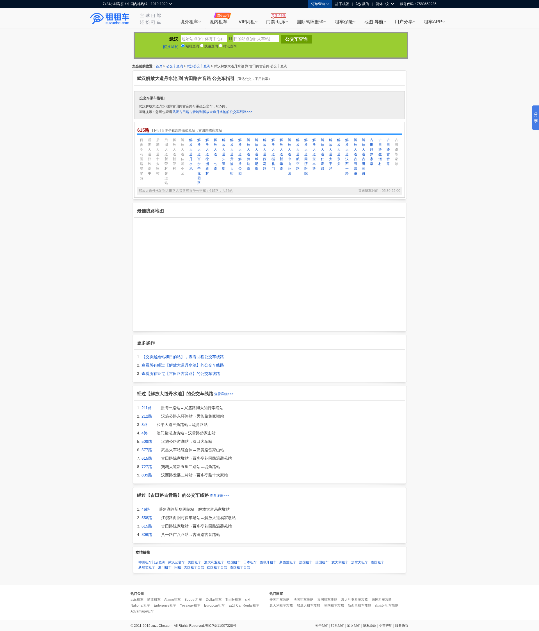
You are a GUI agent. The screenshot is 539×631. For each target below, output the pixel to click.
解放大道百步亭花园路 (199, 161)
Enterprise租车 (165, 605)
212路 (146, 416)
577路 (146, 450)
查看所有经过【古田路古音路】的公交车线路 (180, 373)
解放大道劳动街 (248, 154)
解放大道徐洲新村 (207, 156)
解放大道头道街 (223, 154)
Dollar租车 (214, 600)
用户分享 (404, 21)
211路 (146, 408)
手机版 (344, 4)
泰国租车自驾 (240, 567)
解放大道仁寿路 (322, 154)
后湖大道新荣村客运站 (166, 161)
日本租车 (250, 562)
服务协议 (401, 626)
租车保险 (344, 21)
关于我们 (321, 626)
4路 (144, 433)
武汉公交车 (176, 562)
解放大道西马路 (264, 154)
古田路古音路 (388, 152)
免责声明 (385, 626)
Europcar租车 (214, 605)
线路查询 (211, 46)
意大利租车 (340, 562)
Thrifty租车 (233, 600)
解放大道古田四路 (355, 156)
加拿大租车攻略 (308, 605)
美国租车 (194, 562)
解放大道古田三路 (363, 156)
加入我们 (353, 626)
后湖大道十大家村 (157, 156)
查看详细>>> (224, 394)
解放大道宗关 (339, 152)
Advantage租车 (142, 611)
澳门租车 (165, 567)
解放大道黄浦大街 (232, 156)
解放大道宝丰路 (314, 154)
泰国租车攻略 (327, 600)
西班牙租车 (268, 562)
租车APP (433, 21)
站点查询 (229, 46)
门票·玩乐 (276, 21)
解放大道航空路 (298, 154)
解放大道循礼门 (273, 154)
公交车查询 (174, 66)
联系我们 (337, 626)
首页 (159, 66)
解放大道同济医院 (306, 156)
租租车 (110, 19)
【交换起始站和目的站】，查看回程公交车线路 (182, 356)
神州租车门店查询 (151, 562)
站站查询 (192, 46)
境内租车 (218, 21)
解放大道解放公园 (240, 156)
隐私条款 (369, 626)
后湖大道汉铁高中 (149, 156)
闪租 (177, 567)
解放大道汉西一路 (347, 156)
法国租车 (305, 562)
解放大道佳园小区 (182, 156)
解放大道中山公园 (289, 156)
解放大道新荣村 (174, 154)
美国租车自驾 (194, 567)
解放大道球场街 (256, 154)
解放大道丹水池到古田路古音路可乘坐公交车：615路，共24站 (186, 191)
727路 (146, 466)
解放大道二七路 (215, 154)
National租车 (140, 605)
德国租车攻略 (382, 600)
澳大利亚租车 (214, 562)
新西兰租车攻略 (359, 605)
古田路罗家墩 (371, 152)
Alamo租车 (172, 600)
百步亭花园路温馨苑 (141, 159)
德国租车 (234, 562)
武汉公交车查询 (198, 66)
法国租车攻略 (303, 600)
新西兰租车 (287, 562)
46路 (145, 509)
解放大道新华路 (281, 154)
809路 (146, 475)
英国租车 (322, 562)
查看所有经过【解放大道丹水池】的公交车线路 (182, 365)
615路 (146, 458)
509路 (146, 441)
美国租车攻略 (280, 600)
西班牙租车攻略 (387, 605)
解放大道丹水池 (191, 154)
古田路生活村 (380, 152)
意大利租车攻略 (281, 605)
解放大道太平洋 (330, 154)
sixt (247, 600)
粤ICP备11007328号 (220, 626)
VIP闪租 (247, 21)
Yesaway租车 (190, 605)
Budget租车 (193, 600)
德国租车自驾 (217, 567)
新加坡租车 (146, 567)
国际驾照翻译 (310, 21)
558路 (146, 517)
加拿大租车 (359, 562)
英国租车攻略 (334, 605)
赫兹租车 (154, 600)
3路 (144, 424)
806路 (146, 534)
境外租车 (189, 21)
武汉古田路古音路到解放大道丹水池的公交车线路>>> (212, 112)
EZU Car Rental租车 (244, 605)
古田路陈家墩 (396, 152)
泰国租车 (377, 562)
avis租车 (137, 600)
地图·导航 (373, 21)
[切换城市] (170, 47)
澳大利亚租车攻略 (354, 600)
